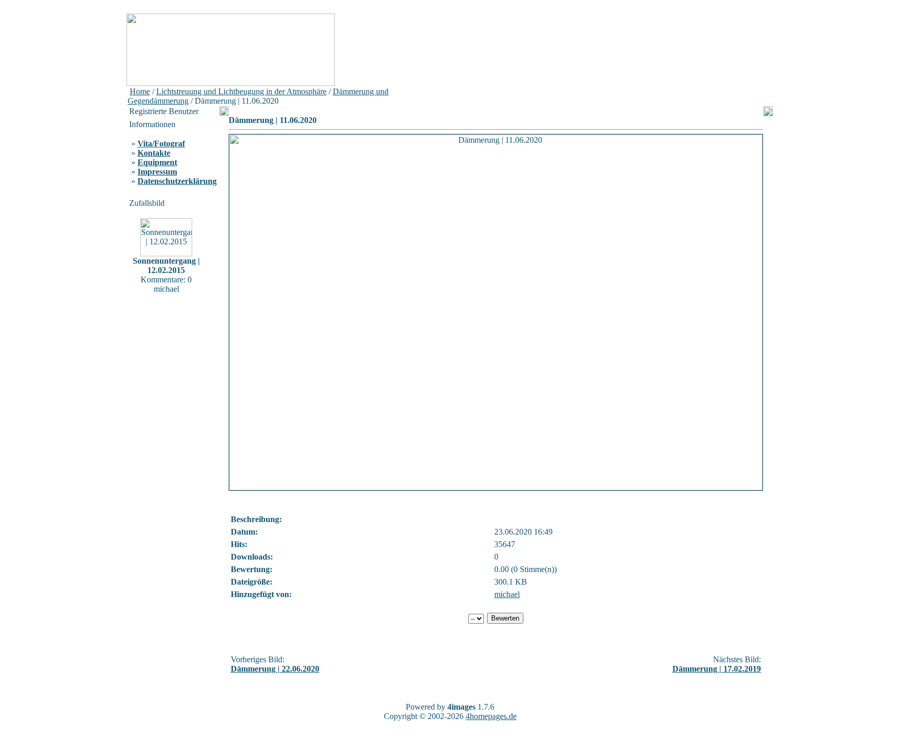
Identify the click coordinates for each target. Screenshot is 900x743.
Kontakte (154, 152)
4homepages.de (491, 716)
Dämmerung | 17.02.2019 (716, 668)
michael (507, 594)
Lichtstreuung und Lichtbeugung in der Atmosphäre (241, 91)
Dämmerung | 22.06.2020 (275, 668)
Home (140, 91)
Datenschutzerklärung (177, 181)
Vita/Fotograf (161, 143)
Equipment (157, 162)
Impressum (157, 171)
